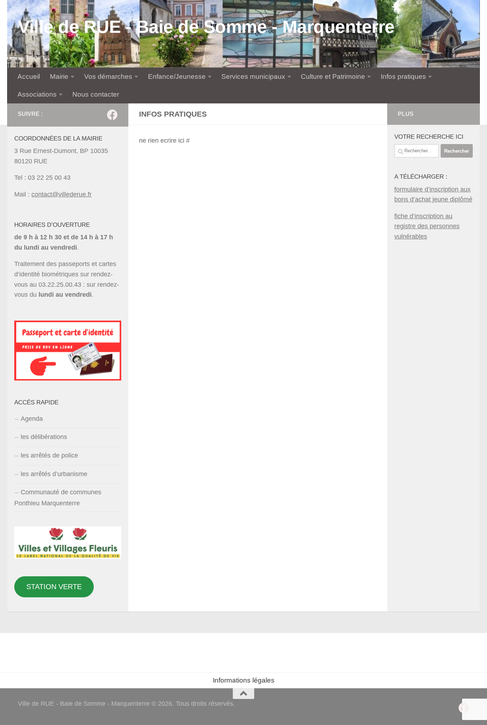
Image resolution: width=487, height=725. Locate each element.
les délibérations (44, 436)
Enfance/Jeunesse (177, 76)
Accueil (28, 76)
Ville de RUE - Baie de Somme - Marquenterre (206, 27)
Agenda (32, 418)
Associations (37, 94)
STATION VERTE (54, 587)
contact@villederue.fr (61, 194)
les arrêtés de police (49, 455)
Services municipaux (253, 76)
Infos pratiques (403, 76)
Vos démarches (108, 76)
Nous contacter (95, 94)
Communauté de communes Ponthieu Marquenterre (57, 498)
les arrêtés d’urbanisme (54, 474)
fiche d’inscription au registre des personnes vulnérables (427, 226)
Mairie (59, 76)
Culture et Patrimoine (333, 76)
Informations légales (244, 680)
